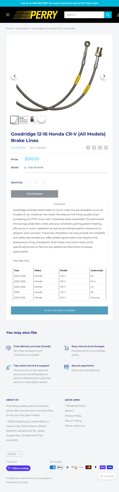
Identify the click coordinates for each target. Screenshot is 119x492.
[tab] (59, 203)
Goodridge (18, 147)
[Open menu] (7, 14)
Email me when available (59, 310)
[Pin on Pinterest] (94, 147)
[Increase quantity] (44, 182)
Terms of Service (75, 425)
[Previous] (14, 76)
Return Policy (73, 420)
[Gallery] (59, 81)
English (12, 454)
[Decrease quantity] (28, 182)
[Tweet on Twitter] (100, 147)
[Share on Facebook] (88, 147)
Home (9, 28)
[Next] (104, 76)
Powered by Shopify (17, 482)
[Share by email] (106, 147)
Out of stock (34, 193)
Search (69, 410)
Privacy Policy (73, 415)
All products (22, 28)
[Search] (108, 14)
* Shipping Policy (75, 405)
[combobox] (84, 14)
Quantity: (17, 182)
